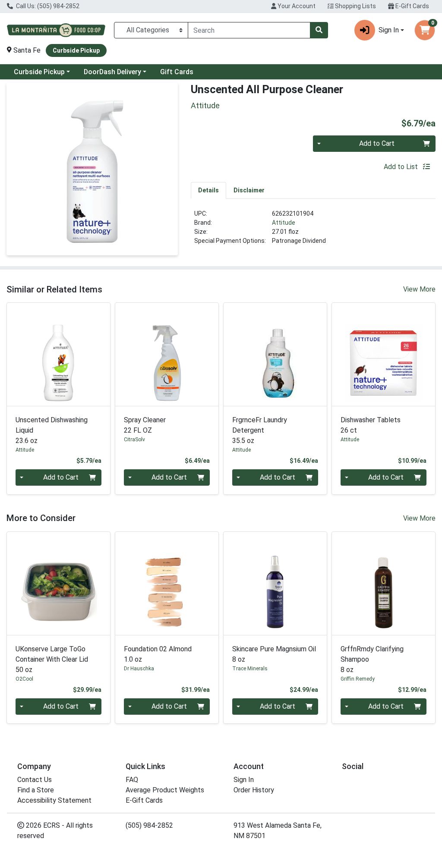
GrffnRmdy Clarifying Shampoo (372, 659)
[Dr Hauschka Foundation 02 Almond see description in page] (167, 583)
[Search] (319, 30)
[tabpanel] (313, 230)
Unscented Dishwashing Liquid (52, 430)
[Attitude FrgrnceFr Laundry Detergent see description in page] (275, 354)
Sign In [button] (389, 30)
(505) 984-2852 (149, 825)
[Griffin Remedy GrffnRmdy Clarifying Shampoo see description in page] (383, 583)
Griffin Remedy (358, 679)
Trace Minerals (250, 669)
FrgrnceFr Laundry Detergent (259, 430)
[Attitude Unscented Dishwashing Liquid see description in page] (58, 354)
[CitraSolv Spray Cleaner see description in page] (167, 354)
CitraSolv (134, 440)
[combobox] (249, 30)
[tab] (208, 190)
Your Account (296, 6)
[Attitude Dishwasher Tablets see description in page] (383, 354)
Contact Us (34, 780)
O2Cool (24, 679)
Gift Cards (176, 72)
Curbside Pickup (39, 72)
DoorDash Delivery (112, 72)
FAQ (132, 780)
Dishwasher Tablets (371, 425)
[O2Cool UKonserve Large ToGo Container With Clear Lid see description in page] (58, 583)
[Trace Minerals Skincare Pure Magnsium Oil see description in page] (275, 583)
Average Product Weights (165, 790)
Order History (254, 790)
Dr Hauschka (139, 669)
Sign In (244, 780)
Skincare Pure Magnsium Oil (274, 654)
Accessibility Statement (54, 800)
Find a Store (35, 790)
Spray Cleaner (145, 425)
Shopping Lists (355, 6)
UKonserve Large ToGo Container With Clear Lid (52, 659)
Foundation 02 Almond (158, 654)
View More (419, 289)
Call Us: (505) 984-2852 (47, 6)
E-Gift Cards (411, 6)
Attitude (283, 222)
